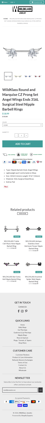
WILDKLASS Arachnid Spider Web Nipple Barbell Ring (33, 279)
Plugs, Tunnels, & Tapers (22, 340)
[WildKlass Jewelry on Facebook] (19, 311)
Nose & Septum (22, 338)
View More (22, 213)
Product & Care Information (22, 357)
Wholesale (22, 370)
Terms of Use (22, 363)
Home (5, 19)
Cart (38, 2)
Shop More (22, 343)
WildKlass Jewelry (25, 413)
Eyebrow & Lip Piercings (22, 333)
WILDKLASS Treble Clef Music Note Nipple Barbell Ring (11, 243)
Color (4, 122)
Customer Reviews (22, 355)
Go (40, 390)
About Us (22, 368)
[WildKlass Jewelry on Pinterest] (26, 311)
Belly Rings (22, 327)
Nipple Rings (22, 335)
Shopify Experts (27, 415)
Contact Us (22, 306)
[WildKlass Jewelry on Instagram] (22, 311)
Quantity (5, 132)
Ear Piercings (22, 330)
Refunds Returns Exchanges (22, 360)
